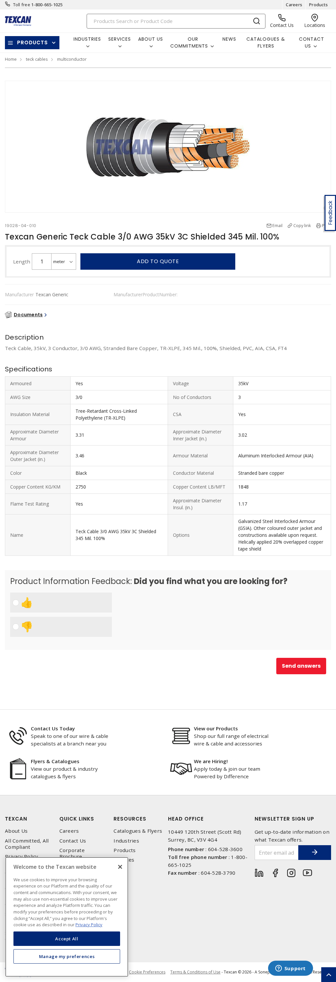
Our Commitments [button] (189, 42)
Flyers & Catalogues (55, 761)
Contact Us (72, 841)
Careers (294, 5)
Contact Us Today (53, 728)
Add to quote (158, 261)
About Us (16, 831)
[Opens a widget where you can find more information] (290, 969)
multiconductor (72, 59)
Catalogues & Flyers (265, 42)
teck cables (37, 59)
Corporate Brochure (72, 853)
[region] (66, 917)
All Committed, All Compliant (27, 844)
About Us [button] (150, 39)
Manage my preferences (67, 956)
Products (318, 5)
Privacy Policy (21, 856)
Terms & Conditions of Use (195, 972)
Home (11, 59)
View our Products (216, 728)
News (229, 39)
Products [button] (32, 42)
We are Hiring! (211, 761)
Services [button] (119, 39)
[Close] (120, 867)
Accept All (66, 939)
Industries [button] (87, 39)
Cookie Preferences (147, 972)
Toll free (21, 5)
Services (124, 860)
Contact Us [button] (311, 42)
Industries (126, 841)
